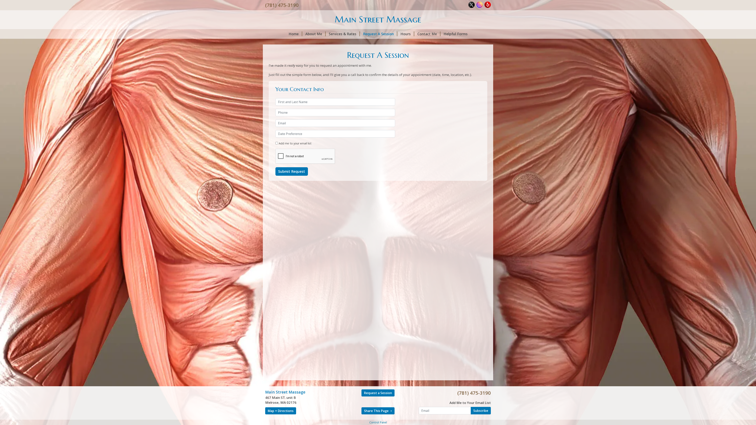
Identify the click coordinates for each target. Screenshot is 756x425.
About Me (313, 33)
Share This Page (376, 411)
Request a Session (378, 393)
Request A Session (378, 33)
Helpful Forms (456, 33)
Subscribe (480, 410)
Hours (405, 33)
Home (294, 33)
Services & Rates (342, 33)
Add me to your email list (294, 143)
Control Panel (378, 422)
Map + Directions (281, 411)
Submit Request (291, 171)
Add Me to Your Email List (470, 402)
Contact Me (427, 33)
